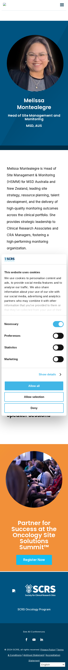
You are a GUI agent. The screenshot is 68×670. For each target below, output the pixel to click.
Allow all (34, 385)
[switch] (58, 336)
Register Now (34, 560)
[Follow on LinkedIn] (42, 640)
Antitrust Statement (33, 655)
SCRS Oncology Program (34, 609)
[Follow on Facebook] (26, 640)
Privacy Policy (47, 649)
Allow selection (34, 396)
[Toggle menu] (62, 5)
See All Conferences (34, 631)
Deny (34, 408)
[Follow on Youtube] (34, 640)
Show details (47, 374)
